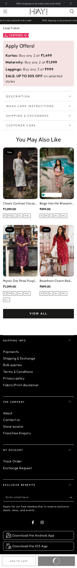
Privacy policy (13, 378)
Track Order (12, 461)
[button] (44, 195)
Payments (11, 352)
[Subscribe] (71, 497)
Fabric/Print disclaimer (21, 385)
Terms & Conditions (18, 372)
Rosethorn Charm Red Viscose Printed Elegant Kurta (56, 281)
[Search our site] (71, 11)
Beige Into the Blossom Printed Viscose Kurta (56, 204)
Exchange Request (17, 468)
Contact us (11, 420)
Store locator (13, 426)
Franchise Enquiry (17, 433)
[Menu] (5, 11)
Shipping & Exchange (19, 358)
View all (38, 313)
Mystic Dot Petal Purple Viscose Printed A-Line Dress (20, 281)
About (8, 413)
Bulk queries (12, 365)
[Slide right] (70, 3)
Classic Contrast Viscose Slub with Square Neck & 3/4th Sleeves (20, 204)
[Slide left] (6, 3)
